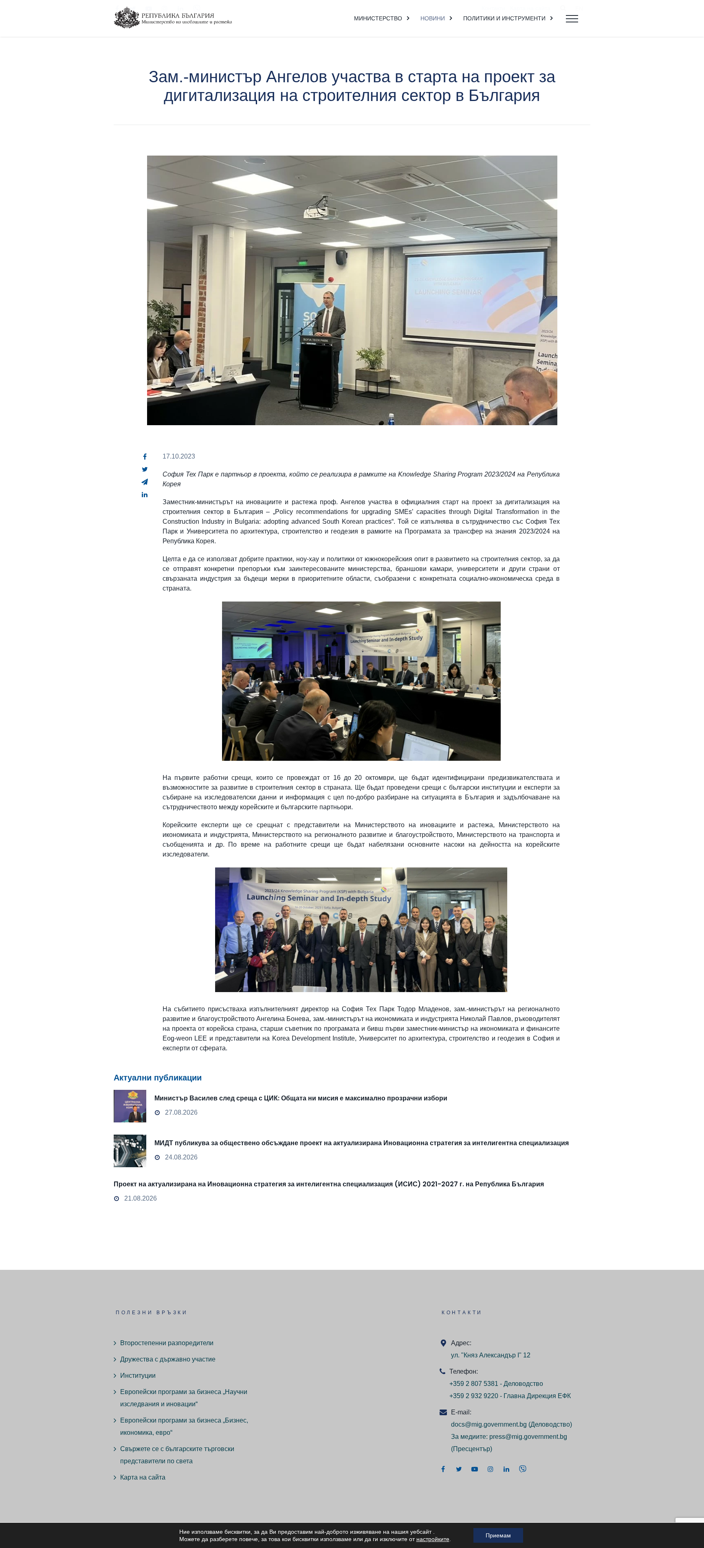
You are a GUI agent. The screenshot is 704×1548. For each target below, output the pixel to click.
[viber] (522, 1469)
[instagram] (490, 1469)
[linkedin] (144, 494)
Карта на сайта (142, 1477)
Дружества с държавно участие (168, 1359)
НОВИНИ (432, 18)
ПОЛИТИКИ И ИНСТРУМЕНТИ (504, 18)
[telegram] (144, 482)
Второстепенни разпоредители (166, 1342)
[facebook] (144, 456)
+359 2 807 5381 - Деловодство (496, 1383)
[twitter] (144, 469)
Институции (138, 1375)
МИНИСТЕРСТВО (378, 18)
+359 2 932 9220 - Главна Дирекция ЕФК (510, 1395)
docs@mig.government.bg (489, 1424)
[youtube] (474, 1469)
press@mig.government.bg (528, 1436)
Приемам (498, 1535)
